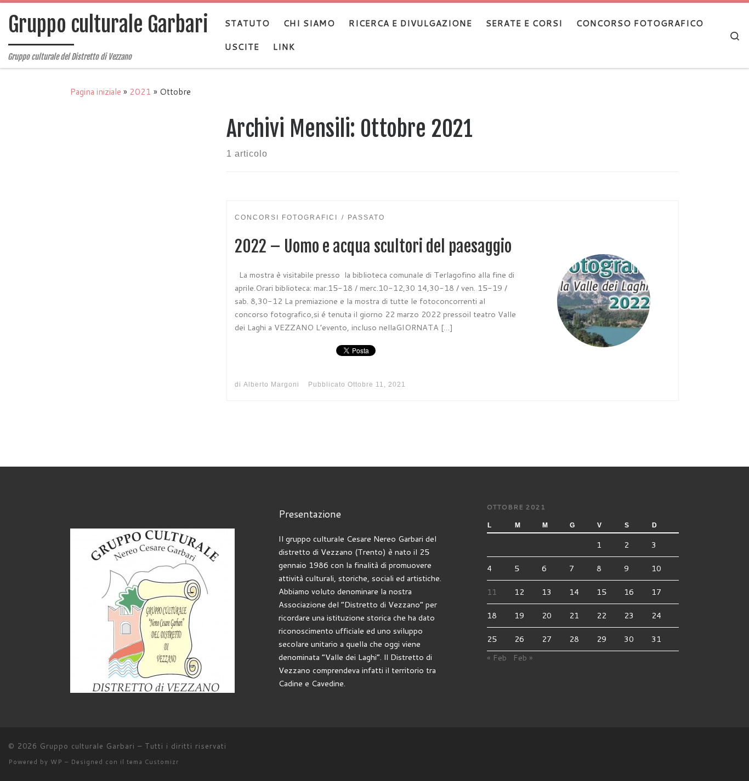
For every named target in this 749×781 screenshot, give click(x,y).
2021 (140, 91)
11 (492, 592)
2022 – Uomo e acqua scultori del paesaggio (373, 246)
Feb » (523, 657)
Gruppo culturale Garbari (87, 746)
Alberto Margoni (271, 384)
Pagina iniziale (95, 91)
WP (56, 761)
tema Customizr (153, 761)
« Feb (497, 657)
